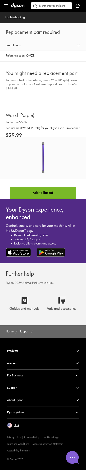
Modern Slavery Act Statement (48, 443)
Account (12, 363)
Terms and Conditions (18, 443)
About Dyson (15, 400)
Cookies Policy (31, 437)
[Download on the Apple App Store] (18, 252)
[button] (42, 45)
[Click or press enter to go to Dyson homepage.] (17, 7)
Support (12, 388)
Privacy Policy (14, 437)
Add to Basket (43, 193)
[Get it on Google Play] (51, 252)
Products (12, 351)
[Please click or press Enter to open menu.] (6, 6)
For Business (15, 375)
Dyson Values (15, 412)
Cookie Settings (50, 437)
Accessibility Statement (18, 450)
